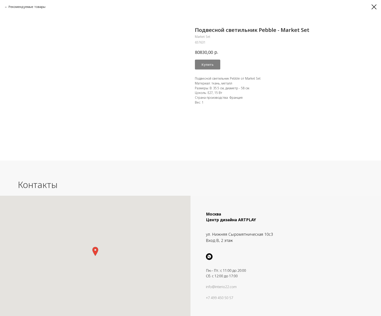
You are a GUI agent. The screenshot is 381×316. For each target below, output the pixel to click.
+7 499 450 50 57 (219, 297)
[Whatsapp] (209, 256)
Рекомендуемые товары (26, 7)
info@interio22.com (221, 286)
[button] (95, 251)
